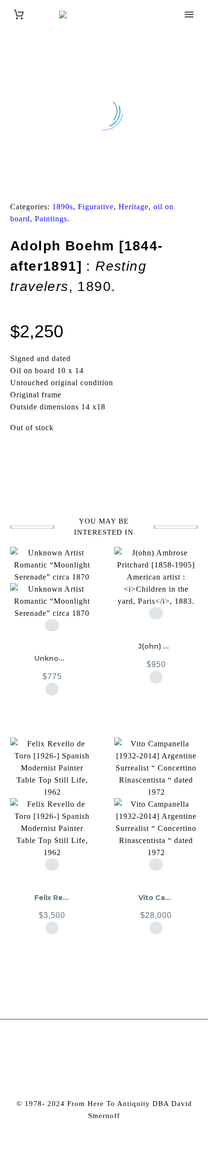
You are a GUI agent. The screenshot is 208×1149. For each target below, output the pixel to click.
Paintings (51, 219)
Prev (34, 458)
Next (174, 458)
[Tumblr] (56, 183)
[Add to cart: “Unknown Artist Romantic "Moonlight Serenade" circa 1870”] (52, 689)
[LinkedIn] (71, 183)
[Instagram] (98, 1045)
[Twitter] (26, 183)
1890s (62, 207)
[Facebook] (11, 183)
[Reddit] (86, 183)
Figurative (96, 207)
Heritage (134, 207)
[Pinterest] (41, 183)
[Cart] (19, 15)
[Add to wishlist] (52, 625)
